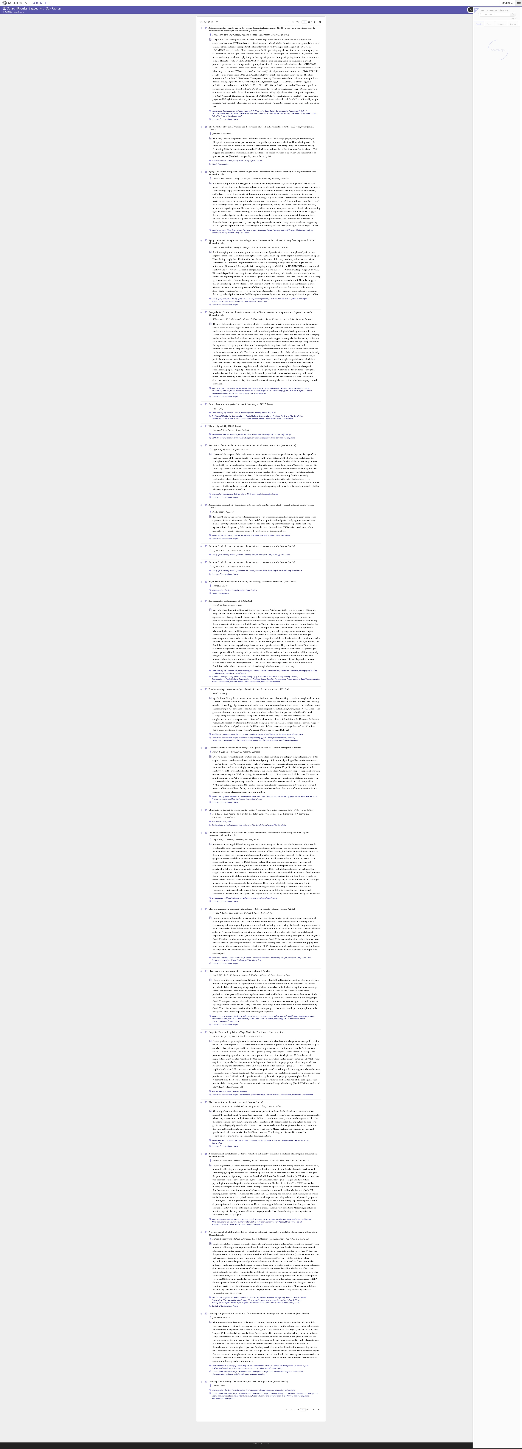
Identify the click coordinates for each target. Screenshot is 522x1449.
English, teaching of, (220, 1368)
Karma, (245, 734)
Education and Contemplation (253, 1374)
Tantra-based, (292, 734)
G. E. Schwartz (245, 550)
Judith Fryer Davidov (221, 1317)
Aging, (240, 230)
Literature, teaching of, (268, 1390)
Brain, (230, 535)
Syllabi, (262, 1368)
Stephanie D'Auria (241, 449)
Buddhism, (254, 670)
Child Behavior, (246, 796)
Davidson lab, (248, 299)
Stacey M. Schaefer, (242, 178)
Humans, (235, 113)
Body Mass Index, (258, 111)
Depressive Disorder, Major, (259, 388)
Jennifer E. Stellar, (220, 913)
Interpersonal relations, (221, 799)
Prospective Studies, (309, 113)
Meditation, (294, 670)
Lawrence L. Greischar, (261, 178)
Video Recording (254, 960)
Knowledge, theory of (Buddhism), (262, 734)
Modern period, (258, 418)
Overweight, (295, 113)
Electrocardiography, (285, 796)
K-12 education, (252, 1390)
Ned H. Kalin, (290, 319)
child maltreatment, (231, 898)
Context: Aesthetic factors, (222, 160)
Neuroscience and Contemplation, (252, 825)
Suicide (275, 494)
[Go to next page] (315, 22)
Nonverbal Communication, (283, 1140)
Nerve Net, (294, 390)
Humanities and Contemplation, (251, 1371)
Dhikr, (235, 160)
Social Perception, (267, 1018)
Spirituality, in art (269, 412)
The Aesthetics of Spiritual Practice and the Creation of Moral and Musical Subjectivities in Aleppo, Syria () (261, 128)
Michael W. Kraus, (252, 913)
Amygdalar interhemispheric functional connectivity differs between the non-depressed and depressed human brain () (262, 313)
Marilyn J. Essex (252, 839)
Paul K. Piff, (217, 975)
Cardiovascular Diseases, (286, 111)
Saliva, (253, 1222)
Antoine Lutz (303, 1160)
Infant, (278, 535)
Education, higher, (301, 1365)
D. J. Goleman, (232, 550)
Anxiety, (226, 554)
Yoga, (229, 116)
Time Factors (244, 232)
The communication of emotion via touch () (236, 1102)
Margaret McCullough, (259, 1106)
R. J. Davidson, (218, 512)
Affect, (214, 535)
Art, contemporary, (242, 670)
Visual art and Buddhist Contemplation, (245, 681)
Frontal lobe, (217, 390)
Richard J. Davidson (280, 178)
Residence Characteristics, (238, 1018)
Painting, (258, 412)
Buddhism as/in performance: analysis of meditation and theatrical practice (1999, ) (249, 689)
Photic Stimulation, (219, 232)
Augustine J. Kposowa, (222, 449)
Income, (271, 1016)
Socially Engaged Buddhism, (257, 676)
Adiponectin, (217, 111)
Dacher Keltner (267, 913)
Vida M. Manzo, (236, 913)
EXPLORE (505, 3)
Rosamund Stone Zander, (223, 430)
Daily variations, (240, 494)
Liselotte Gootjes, (220, 1036)
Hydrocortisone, (269, 1219)
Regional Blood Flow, (220, 393)
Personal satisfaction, (252, 434)
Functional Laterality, (259, 535)
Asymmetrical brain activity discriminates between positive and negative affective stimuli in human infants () (261, 506)
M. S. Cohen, (218, 814)
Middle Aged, (279, 113)
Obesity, (287, 113)
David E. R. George (220, 693)
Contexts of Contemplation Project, (225, 737)
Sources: (7, 12)
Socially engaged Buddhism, (223, 673)
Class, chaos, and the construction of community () (239, 970)
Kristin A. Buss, (219, 752)
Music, (246, 160)
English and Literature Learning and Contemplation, (284, 1371)
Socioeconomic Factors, (221, 960)
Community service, (244, 1365)
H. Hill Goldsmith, (234, 752)
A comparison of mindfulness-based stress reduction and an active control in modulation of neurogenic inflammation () (263, 1155)
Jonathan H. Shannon (221, 133)
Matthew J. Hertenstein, (223, 1106)
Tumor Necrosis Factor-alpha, (240, 1224)
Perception (285, 535)
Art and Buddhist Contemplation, (273, 679)
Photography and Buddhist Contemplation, (303, 679)
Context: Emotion (240, 1091)
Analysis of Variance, (225, 1219)
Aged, (219, 230)
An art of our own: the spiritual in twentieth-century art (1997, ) (241, 404)
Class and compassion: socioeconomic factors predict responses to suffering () (252, 908)
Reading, (313, 670)
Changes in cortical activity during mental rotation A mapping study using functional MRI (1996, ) (261, 809)
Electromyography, (250, 230)
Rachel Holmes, (241, 1106)
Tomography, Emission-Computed (252, 393)
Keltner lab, (275, 957)
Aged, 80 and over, (229, 230)
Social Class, (306, 957)
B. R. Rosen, (217, 817)
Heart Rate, (305, 796)
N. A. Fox (230, 512)
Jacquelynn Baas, (220, 605)
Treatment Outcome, (220, 1224)
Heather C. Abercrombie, (254, 319)
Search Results (18, 12)
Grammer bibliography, (221, 113)
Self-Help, (215, 438)
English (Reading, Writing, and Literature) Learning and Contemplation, (291, 1393)
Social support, (280, 1018)
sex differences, (246, 898)
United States (240, 673)
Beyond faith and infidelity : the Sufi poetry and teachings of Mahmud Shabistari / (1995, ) (252, 581)
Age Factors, (222, 388)
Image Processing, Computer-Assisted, (245, 390)
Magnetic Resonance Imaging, (273, 390)
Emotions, (262, 230)
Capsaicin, (244, 1219)
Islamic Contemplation (220, 164)
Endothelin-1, (301, 111)
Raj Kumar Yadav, (250, 34)
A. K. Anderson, (287, 814)
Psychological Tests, (264, 554)
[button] (518, 3)
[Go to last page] (320, 21)
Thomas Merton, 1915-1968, (222, 418)
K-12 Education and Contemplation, (295, 1396)
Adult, (234, 111)
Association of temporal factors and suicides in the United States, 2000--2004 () (252, 445)
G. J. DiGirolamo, (256, 814)
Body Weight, (270, 111)
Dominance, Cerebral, (278, 388)
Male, (271, 113)
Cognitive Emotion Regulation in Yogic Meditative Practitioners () (246, 1032)
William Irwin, (218, 319)
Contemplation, (218, 590)
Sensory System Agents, (275, 1222)
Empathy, (224, 957)
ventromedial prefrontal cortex (264, 898)
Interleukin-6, (244, 113)
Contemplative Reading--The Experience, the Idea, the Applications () (248, 1381)
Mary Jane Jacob (235, 605)
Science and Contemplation (275, 825)
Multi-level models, (254, 494)
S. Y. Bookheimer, (302, 814)
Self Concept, (276, 434)
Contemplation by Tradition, (269, 416)
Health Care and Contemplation (283, 438)
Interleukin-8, (281, 1219)
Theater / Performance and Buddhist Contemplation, (232, 740)
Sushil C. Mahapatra (280, 34)
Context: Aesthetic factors (222, 821)
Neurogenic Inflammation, (240, 1222)
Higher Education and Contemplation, (226, 1374)
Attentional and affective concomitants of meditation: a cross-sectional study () (252, 546)
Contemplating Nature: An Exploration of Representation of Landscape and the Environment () (259, 1313)
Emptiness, (284, 670)
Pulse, (214, 116)
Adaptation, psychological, (223, 1016)
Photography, (304, 670)
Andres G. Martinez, (251, 975)
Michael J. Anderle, (234, 319)
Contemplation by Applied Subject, (245, 416)
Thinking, (276, 554)
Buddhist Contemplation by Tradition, (283, 676)
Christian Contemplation (283, 418)
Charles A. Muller (219, 585)
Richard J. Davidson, (236, 839)
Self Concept (286, 434)
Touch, (307, 1140)
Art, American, (228, 670)
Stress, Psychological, (239, 960)
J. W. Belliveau (229, 817)
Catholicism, (269, 418)
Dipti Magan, (235, 34)
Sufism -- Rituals (255, 160)
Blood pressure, (243, 111)
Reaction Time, (233, 232)
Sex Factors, (233, 393)
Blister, (237, 1219)
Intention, (253, 1140)
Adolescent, (227, 111)
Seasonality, (267, 494)
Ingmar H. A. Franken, (238, 1036)
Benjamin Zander (243, 430)
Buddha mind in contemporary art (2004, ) (231, 600)
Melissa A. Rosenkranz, (222, 1160)
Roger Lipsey (217, 408)
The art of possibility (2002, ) (225, 425)
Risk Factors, (222, 116)
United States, (270, 1368)
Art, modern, (228, 412)
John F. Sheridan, (277, 1160)
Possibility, (266, 434)
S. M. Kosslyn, (230, 814)
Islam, (240, 160)
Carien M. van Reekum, (222, 178)
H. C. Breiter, (242, 814)
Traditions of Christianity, (221, 416)
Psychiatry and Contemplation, (258, 438)
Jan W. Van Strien (256, 1036)
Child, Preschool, (258, 796)
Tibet (301, 734)
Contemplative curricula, (262, 1365)
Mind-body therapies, (220, 1222)
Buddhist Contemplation (270, 681)
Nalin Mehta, (265, 34)
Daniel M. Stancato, (232, 975)
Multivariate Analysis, (304, 230)
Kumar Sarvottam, (220, 34)
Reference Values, (305, 390)
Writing (280, 1368)
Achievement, (217, 434)
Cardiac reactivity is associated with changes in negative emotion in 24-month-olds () (255, 747)
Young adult (237, 116)
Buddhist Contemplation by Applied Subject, (229, 676)
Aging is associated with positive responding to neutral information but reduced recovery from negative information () (262, 173)
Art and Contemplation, (243, 418)
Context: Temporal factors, (222, 494)
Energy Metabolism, (296, 388)
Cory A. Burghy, (219, 839)
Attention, (233, 554)
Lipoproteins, (263, 113)
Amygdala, (231, 388)
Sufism (254, 590)
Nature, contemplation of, (248, 1368)
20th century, (217, 412)
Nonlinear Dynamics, (307, 1016)
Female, (270, 230)
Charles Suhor (218, 1385)
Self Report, (261, 1222)
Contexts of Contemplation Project (225, 119)
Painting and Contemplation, (292, 416)
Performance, (281, 734)
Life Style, (253, 113)
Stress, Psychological (254, 799)
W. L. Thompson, (272, 814)
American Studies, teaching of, (224, 1365)
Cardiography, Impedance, (228, 796)
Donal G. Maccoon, (260, 1160)
